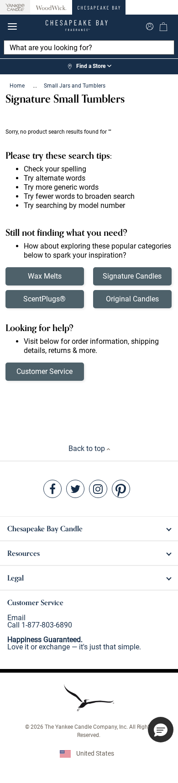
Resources (23, 553)
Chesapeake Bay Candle (45, 528)
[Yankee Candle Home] (15, 7)
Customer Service (44, 371)
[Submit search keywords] (149, 26)
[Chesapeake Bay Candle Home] (99, 7)
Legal (15, 577)
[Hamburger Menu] (12, 26)
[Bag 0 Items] (163, 26)
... (35, 85)
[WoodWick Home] (51, 7)
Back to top (87, 448)
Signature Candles (132, 276)
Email (16, 617)
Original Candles (132, 299)
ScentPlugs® (44, 299)
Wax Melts (45, 276)
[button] (160, 729)
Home (18, 86)
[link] (89, 66)
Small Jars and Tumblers (74, 86)
